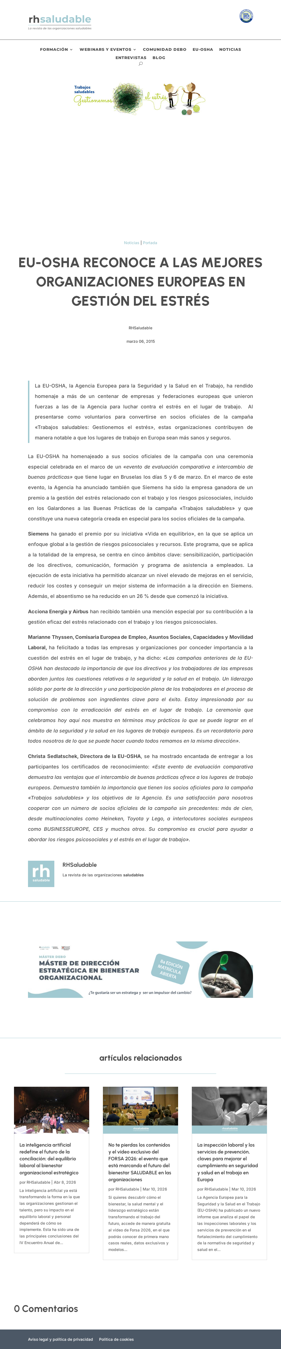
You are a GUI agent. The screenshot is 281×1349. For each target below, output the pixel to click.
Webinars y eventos (105, 50)
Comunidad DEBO (165, 50)
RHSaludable (38, 1182)
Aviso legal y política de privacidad (60, 1339)
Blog (159, 58)
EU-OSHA (203, 50)
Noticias (230, 50)
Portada (150, 242)
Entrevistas (131, 58)
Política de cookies (116, 1339)
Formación (54, 50)
